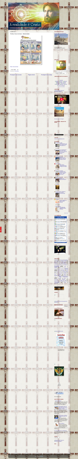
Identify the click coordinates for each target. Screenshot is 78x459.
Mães (55, 273)
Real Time (60, 242)
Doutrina (56, 266)
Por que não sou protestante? (60, 33)
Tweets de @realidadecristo (59, 138)
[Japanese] (57, 84)
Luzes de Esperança (59, 156)
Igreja (66, 268)
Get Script (57, 242)
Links (61, 272)
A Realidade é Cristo (59, 219)
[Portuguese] (63, 83)
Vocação (55, 283)
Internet (58, 270)
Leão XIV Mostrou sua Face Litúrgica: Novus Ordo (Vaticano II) (63, 144)
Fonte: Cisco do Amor (14, 66)
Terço (66, 281)
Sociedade (62, 281)
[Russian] (58, 83)
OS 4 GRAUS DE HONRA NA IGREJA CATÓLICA (63, 208)
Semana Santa (56, 281)
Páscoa (65, 278)
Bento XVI (63, 260)
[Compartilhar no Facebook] (14, 69)
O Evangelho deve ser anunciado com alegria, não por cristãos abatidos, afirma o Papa (63, 407)
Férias (61, 267)
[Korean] (62, 84)
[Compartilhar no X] (13, 69)
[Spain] (57, 82)
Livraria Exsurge (62, 193)
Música (59, 274)
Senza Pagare (58, 163)
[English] (57, 81)
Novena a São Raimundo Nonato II (63, 179)
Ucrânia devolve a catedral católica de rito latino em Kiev (63, 158)
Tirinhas (65, 282)
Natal (65, 274)
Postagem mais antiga (46, 74)
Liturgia (64, 272)
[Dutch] (65, 82)
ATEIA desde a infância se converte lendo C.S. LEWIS (63, 416)
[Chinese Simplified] (61, 85)
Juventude (57, 272)
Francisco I (65, 267)
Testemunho (56, 282)
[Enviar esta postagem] (17, 69)
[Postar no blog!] (12, 69)
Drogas (65, 266)
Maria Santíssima (59, 273)
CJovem (57, 199)
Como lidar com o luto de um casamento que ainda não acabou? (63, 152)
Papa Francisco (63, 276)
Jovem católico (59, 271)
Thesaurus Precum (59, 177)
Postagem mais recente (16, 74)
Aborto (55, 259)
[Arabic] (65, 84)
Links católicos (61, 423)
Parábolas (59, 278)
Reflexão (63, 279)
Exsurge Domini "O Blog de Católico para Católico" (60, 192)
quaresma (56, 279)
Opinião (64, 275)
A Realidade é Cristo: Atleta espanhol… (60, 231)
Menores (57, 184)
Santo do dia (63, 280)
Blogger (41, 456)
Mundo (55, 274)
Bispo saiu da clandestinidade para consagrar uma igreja (63, 165)
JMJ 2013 (63, 270)
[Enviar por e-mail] (11, 69)
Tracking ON (63, 242)
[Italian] (61, 82)
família (55, 267)
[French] (61, 81)
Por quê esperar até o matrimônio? (60, 430)
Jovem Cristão (65, 271)
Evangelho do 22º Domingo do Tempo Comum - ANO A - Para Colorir (63, 173)
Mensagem (65, 273)
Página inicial (31, 74)
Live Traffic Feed (60, 217)
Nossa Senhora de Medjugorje (61, 149)
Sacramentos (56, 280)
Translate (61, 80)
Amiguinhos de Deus (59, 170)
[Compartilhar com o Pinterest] (15, 69)
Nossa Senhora (57, 275)
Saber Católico (58, 206)
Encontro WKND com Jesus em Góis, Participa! (63, 201)
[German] (65, 81)
